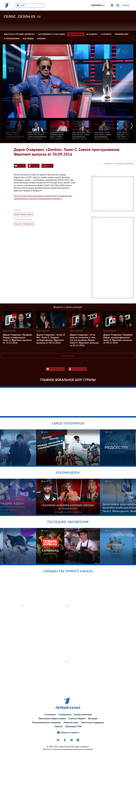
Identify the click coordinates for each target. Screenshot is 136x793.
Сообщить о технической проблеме (118, 163)
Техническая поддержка (92, 722)
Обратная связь (71, 722)
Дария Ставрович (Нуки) (23, 214)
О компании (50, 714)
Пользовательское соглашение (46, 722)
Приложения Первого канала (52, 718)
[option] (14, 130)
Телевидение (28, 224)
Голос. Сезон (19, 17)
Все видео (93, 718)
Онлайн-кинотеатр (83, 714)
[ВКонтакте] (20, 166)
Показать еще (68, 355)
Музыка (17, 224)
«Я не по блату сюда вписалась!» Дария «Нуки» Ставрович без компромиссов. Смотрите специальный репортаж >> (43, 197)
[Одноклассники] (34, 166)
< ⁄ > (44, 166)
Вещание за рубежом (70, 732)
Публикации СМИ (73, 726)
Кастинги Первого (77, 718)
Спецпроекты (65, 714)
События (58, 726)
